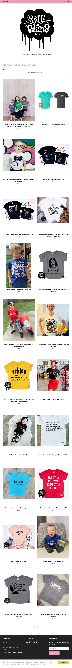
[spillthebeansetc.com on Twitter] (27, 643)
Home (4, 61)
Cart (67, 1)
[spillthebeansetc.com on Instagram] (37, 643)
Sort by (5, 69)
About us (5, 645)
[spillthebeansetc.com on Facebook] (30, 643)
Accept (63, 662)
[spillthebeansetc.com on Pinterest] (34, 643)
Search (5, 642)
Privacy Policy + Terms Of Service (13, 652)
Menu (7, 1)
